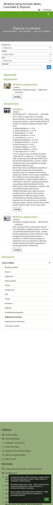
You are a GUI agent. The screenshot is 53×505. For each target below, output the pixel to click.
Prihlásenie (47, 10)
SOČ (6, 294)
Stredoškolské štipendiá (14, 312)
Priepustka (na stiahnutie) (15, 321)
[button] (39, 9)
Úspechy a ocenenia (42, 31)
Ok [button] (47, 499)
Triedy (7, 299)
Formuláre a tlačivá (12, 326)
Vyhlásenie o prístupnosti (15, 443)
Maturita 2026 (10, 281)
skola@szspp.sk (11, 473)
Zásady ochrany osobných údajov (18, 451)
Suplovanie (9, 276)
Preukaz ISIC (9, 290)
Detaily (17, 97)
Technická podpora (12, 438)
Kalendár (8, 308)
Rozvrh (7, 272)
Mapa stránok (10, 459)
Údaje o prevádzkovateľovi (15, 455)
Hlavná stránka (9, 31)
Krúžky (7, 285)
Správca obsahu (11, 435)
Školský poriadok (11, 267)
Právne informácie (12, 447)
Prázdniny (9, 303)
